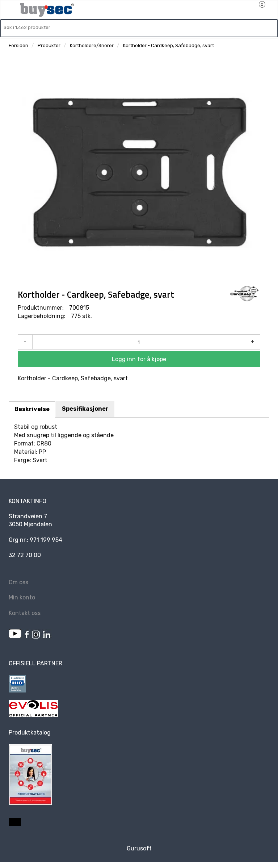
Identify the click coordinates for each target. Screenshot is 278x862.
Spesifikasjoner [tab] (85, 408)
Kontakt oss (25, 613)
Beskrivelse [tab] (32, 409)
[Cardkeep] (244, 293)
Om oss (18, 582)
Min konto (22, 597)
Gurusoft (139, 848)
